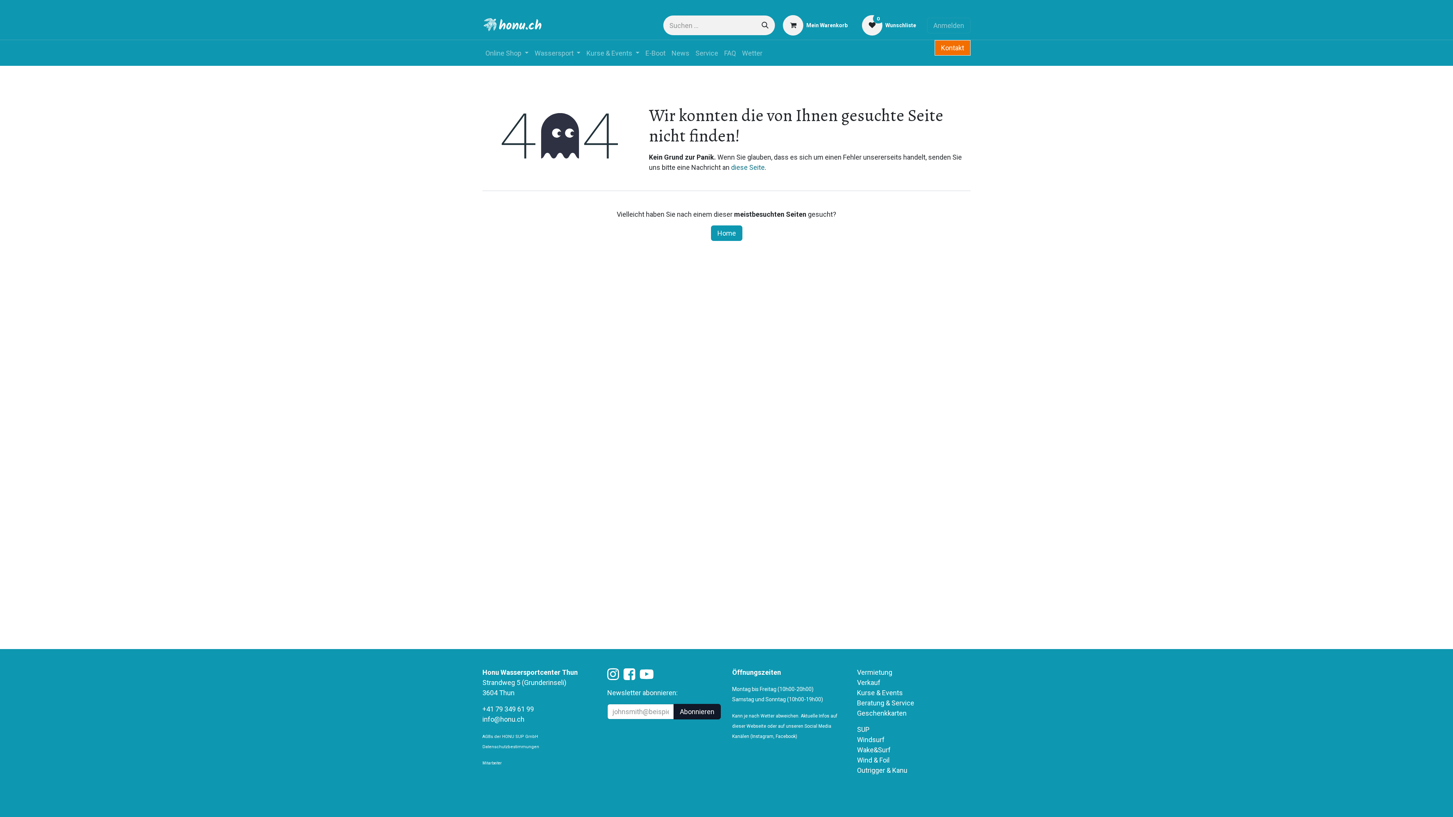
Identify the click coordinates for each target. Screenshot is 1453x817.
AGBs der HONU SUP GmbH (510, 736)
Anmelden (948, 26)
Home (726, 233)
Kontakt (952, 48)
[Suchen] (765, 25)
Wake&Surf (874, 750)
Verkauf (869, 683)
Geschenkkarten (882, 713)
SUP (863, 729)
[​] (613, 676)
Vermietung (874, 672)
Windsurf (871, 740)
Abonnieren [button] (697, 712)
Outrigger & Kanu (883, 770)
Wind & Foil (873, 760)
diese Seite (748, 167)
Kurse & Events (880, 693)
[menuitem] (507, 53)
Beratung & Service (885, 703)
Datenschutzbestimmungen (510, 746)
